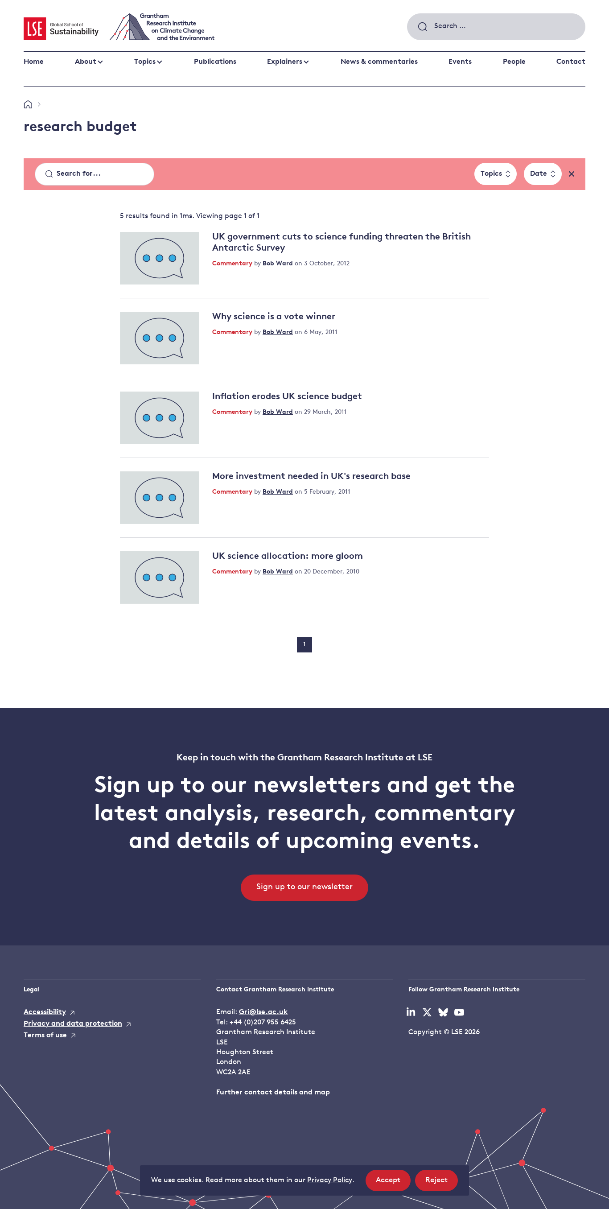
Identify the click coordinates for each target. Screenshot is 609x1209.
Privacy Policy (329, 1180)
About (85, 62)
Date (538, 173)
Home (34, 62)
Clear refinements (571, 174)
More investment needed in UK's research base (311, 476)
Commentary (233, 263)
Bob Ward (278, 263)
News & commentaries (379, 62)
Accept (393, 1183)
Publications (215, 62)
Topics (145, 62)
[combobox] (496, 26)
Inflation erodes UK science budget (287, 396)
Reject (441, 1183)
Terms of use (45, 1035)
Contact (570, 62)
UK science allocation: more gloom (287, 556)
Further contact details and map (273, 1092)
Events (460, 62)
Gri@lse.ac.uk (263, 1012)
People (514, 62)
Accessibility (45, 1012)
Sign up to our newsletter (304, 887)
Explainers (284, 62)
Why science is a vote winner (273, 317)
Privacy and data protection (73, 1023)
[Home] (28, 104)
